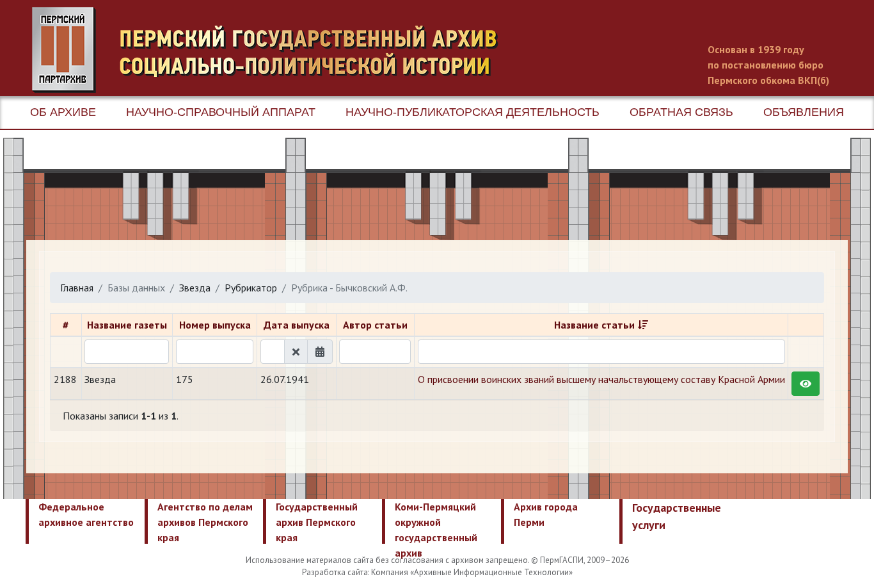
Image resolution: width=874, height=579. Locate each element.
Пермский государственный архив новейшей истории (272, 50)
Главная (76, 287)
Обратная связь (681, 112)
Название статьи (594, 324)
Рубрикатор (251, 287)
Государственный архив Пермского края (317, 522)
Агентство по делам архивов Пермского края (205, 522)
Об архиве (63, 112)
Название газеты (127, 324)
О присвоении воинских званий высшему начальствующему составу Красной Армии (601, 379)
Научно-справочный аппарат (220, 112)
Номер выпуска (215, 324)
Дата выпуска (297, 324)
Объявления (803, 112)
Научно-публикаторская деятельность (473, 112)
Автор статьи (375, 324)
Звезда (195, 287)
